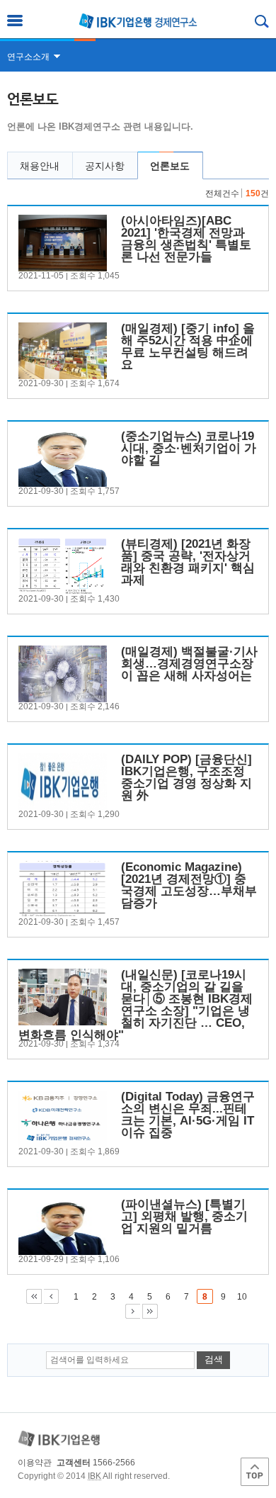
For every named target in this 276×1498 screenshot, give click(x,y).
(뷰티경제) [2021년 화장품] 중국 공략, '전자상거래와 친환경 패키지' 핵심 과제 (188, 562)
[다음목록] (132, 1311)
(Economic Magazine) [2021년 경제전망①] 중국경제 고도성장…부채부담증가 (189, 885)
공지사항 (105, 165)
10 (242, 1297)
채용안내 (39, 165)
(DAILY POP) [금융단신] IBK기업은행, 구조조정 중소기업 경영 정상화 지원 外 (186, 777)
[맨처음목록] (34, 1296)
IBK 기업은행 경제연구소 (138, 21)
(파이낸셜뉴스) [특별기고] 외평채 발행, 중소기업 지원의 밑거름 (184, 1216)
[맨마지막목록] (150, 1311)
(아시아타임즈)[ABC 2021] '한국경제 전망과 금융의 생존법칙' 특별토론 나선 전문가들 (186, 239)
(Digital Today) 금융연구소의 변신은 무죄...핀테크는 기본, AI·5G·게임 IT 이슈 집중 (188, 1114)
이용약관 (35, 1463)
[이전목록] (51, 1296)
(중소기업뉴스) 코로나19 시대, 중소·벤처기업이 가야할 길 (188, 448)
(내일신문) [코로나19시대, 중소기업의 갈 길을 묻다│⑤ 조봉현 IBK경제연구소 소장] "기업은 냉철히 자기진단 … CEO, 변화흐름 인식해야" (135, 1005)
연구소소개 (28, 57)
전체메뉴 (15, 20)
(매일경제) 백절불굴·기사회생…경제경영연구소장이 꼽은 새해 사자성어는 (189, 663)
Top (255, 1472)
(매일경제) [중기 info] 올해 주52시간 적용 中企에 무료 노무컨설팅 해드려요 (188, 346)
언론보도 (170, 165)
